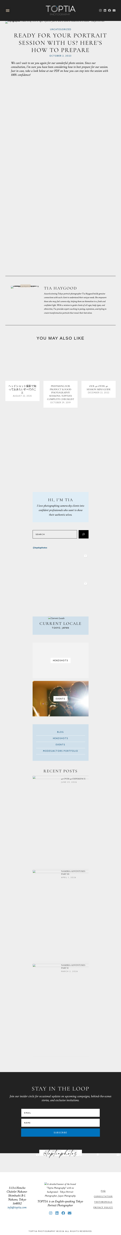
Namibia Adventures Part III (73, 872)
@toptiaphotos (40, 548)
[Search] (84, 534)
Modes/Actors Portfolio (60, 751)
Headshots (60, 738)
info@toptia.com (16, 1207)
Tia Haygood (60, 288)
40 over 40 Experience (73, 778)
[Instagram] (100, 10)
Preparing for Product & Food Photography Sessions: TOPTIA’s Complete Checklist (60, 393)
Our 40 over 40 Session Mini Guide (99, 388)
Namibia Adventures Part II (73, 966)
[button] (8, 11)
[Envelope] (114, 10)
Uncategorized (60, 29)
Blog (60, 732)
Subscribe (60, 1132)
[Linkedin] (105, 10)
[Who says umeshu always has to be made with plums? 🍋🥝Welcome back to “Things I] (74, 567)
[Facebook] (109, 10)
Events (60, 744)
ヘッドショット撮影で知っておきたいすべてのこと (22, 389)
